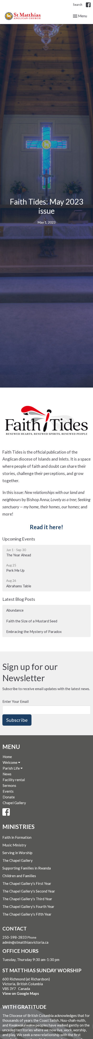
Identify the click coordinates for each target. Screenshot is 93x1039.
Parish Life (12, 768)
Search (77, 4)
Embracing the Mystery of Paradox (34, 631)
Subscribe (17, 720)
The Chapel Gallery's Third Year (27, 899)
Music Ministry (14, 845)
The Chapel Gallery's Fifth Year (27, 914)
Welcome (10, 762)
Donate (9, 797)
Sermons (9, 785)
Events (8, 791)
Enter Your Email (15, 701)
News (7, 774)
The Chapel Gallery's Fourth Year (28, 906)
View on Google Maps (20, 993)
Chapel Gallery (14, 803)
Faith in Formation (16, 837)
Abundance (15, 610)
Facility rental (14, 780)
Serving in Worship (17, 853)
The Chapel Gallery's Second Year (28, 891)
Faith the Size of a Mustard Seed (31, 621)
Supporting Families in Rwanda (26, 868)
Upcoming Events (18, 538)
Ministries (18, 826)
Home (7, 756)
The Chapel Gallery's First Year (26, 883)
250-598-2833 (14, 937)
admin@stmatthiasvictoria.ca (25, 942)
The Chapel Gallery (17, 860)
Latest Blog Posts (18, 599)
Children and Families (19, 876)
